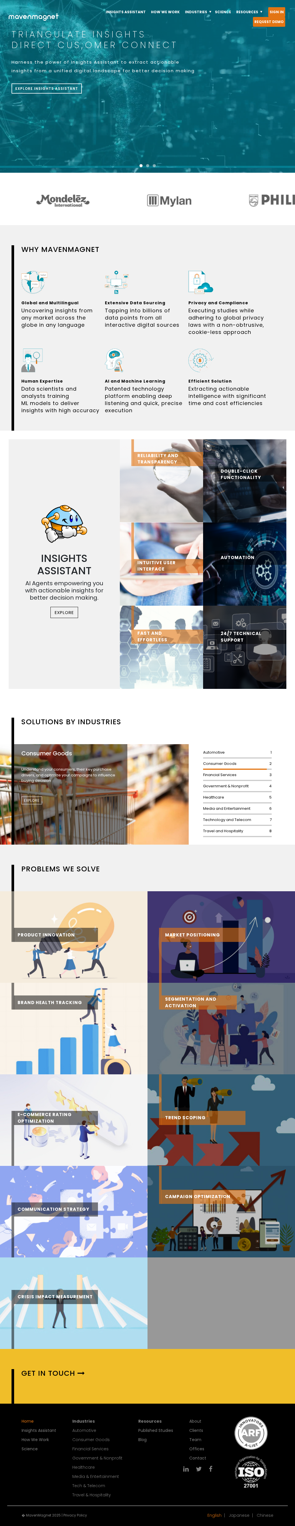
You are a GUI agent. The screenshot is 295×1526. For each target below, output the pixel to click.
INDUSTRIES (196, 11)
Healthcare (83, 1467)
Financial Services (90, 1449)
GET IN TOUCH (48, 1373)
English (214, 1515)
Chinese (265, 1515)
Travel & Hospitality (91, 1495)
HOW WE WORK (165, 11)
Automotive (84, 1430)
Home (28, 1421)
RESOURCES (247, 11)
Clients (196, 1430)
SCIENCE (223, 11)
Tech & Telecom (88, 1486)
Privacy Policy (75, 1515)
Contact (197, 1458)
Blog (142, 1440)
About (195, 1421)
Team (195, 1440)
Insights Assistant (39, 1430)
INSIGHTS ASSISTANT (126, 11)
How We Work (35, 1440)
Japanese (239, 1515)
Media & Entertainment (95, 1476)
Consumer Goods (91, 1440)
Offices (196, 1449)
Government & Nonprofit (97, 1458)
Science (30, 1449)
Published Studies (155, 1430)
